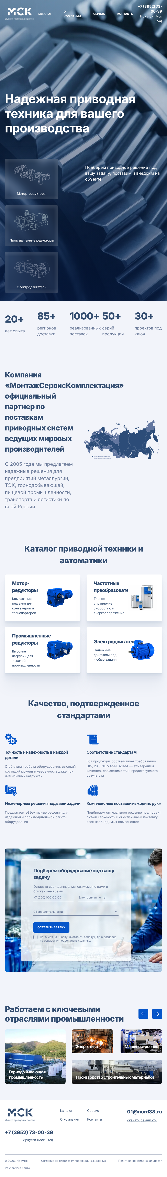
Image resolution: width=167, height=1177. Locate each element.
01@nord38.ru (144, 1112)
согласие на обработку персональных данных (78, 938)
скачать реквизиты (142, 1120)
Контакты (125, 13)
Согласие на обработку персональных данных (73, 1160)
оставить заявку (51, 927)
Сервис (99, 13)
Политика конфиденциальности (140, 1160)
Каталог (45, 13)
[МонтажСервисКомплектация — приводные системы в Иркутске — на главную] (19, 14)
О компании (69, 1119)
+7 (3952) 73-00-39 (150, 8)
